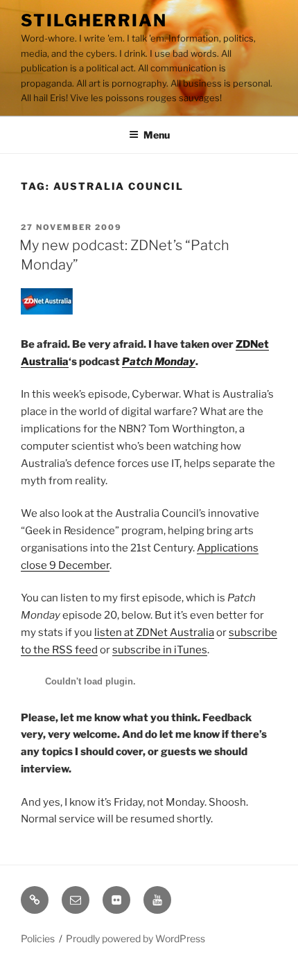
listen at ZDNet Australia (154, 632)
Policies (38, 938)
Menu (156, 135)
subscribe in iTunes (159, 650)
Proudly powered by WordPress (135, 938)
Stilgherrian (94, 20)
